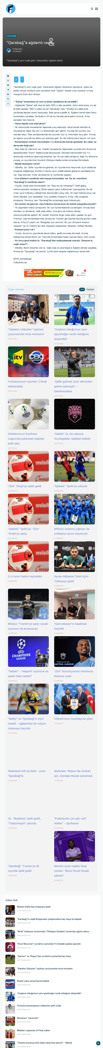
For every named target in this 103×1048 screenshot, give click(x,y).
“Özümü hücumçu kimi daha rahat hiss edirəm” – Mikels (44, 1043)
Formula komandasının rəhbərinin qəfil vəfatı (39, 1005)
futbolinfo (17, 49)
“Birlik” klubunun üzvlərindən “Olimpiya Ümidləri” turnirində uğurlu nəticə (53, 931)
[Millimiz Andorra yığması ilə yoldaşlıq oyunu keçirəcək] (74, 509)
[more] (8, 104)
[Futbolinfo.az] (10, 8)
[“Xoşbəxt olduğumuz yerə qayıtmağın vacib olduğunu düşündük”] (74, 309)
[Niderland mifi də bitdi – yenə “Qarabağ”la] (28, 751)
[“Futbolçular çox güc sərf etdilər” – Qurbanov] (74, 798)
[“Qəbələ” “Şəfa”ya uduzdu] (74, 466)
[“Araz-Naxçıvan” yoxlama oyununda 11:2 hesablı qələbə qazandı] (10, 947)
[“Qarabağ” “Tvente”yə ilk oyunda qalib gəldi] (28, 846)
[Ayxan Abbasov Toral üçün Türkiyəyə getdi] (74, 556)
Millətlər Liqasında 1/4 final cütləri (33, 1030)
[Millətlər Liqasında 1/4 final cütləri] (10, 1033)
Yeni (82, 289)
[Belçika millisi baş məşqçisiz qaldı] (10, 910)
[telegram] (8, 89)
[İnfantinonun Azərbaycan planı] (74, 699)
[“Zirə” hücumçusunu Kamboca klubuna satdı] (74, 651)
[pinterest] (8, 85)
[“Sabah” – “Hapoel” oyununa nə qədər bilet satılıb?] (28, 651)
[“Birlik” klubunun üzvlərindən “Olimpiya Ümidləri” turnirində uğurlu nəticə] (10, 935)
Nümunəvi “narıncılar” (28, 1018)
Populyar (90, 289)
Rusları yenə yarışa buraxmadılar (33, 981)
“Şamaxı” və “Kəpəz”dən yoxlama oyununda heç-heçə (44, 956)
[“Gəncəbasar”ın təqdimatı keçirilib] (74, 604)
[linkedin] (8, 94)
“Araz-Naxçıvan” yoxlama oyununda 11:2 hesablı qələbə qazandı (49, 944)
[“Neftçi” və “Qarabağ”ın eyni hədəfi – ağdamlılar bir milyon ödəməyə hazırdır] (28, 699)
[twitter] (8, 80)
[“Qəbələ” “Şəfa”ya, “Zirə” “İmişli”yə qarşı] (28, 509)
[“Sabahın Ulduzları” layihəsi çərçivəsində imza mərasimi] (28, 309)
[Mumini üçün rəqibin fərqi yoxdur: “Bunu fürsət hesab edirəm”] (74, 846)
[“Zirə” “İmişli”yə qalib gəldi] (28, 466)
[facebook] (8, 76)
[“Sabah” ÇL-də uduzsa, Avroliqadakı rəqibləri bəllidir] (74, 414)
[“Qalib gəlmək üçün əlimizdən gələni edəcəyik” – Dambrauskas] (74, 361)
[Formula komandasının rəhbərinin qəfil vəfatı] (10, 1009)
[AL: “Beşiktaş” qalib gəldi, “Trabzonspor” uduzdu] (28, 798)
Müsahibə (11, 36)
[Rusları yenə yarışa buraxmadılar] (10, 984)
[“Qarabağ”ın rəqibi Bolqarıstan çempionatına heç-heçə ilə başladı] (10, 922)
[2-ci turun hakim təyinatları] (28, 556)
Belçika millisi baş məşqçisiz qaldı (34, 906)
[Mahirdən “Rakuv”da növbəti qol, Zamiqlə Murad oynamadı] (74, 751)
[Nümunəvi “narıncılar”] (10, 1021)
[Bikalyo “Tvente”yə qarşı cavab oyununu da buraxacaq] (28, 604)
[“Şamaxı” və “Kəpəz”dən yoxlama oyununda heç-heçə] (10, 959)
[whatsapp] (8, 99)
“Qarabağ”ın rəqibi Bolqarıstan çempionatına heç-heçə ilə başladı (49, 919)
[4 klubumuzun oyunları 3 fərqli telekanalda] (28, 361)
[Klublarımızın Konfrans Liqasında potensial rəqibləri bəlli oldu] (28, 414)
